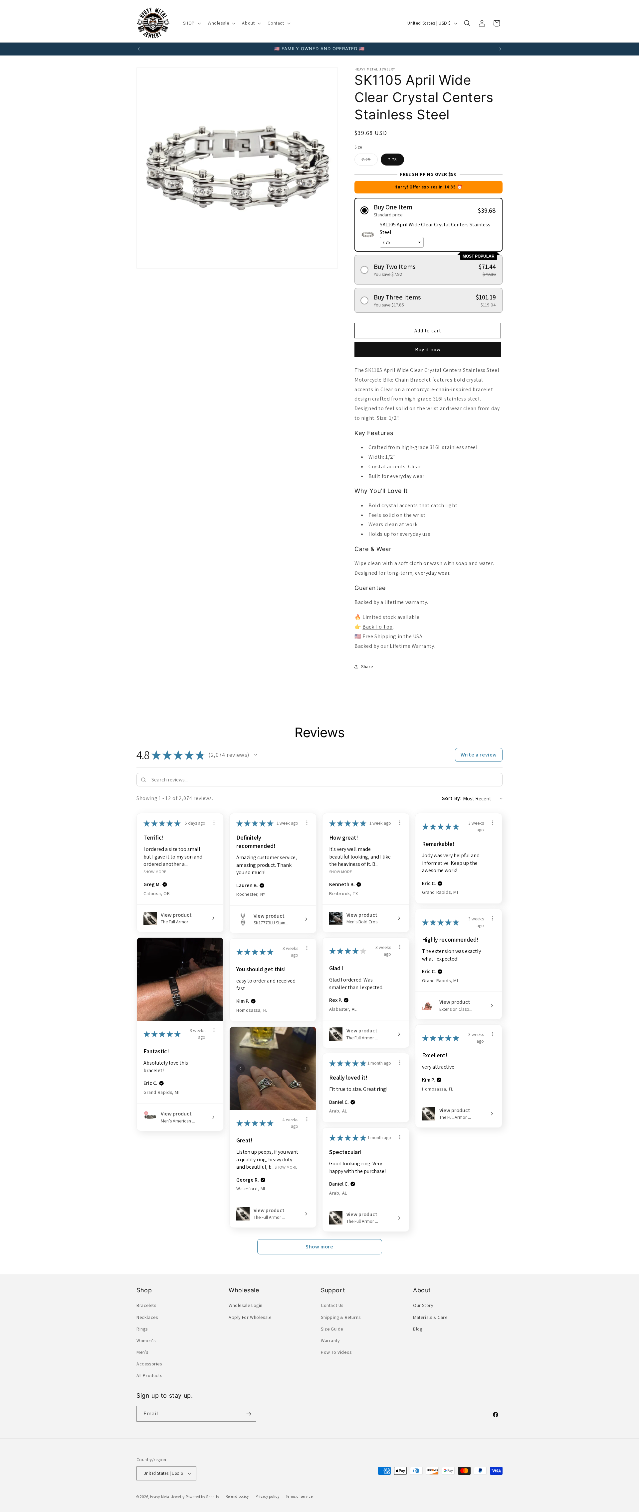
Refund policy (237, 1496)
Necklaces (147, 1317)
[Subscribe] (248, 1414)
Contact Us (332, 1305)
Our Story (423, 1305)
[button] (191, 23)
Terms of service (299, 1496)
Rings (142, 1329)
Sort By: (452, 798)
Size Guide (332, 1329)
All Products (149, 1376)
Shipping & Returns (341, 1317)
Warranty (330, 1340)
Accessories (149, 1364)
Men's (142, 1352)
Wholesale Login (246, 1305)
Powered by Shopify (202, 1496)
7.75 (392, 160)
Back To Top (377, 626)
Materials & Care (430, 1317)
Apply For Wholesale (250, 1317)
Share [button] (367, 666)
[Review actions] (214, 822)
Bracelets (146, 1305)
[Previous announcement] (138, 49)
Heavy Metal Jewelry (167, 1496)
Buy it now (428, 349)
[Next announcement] (500, 49)
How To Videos (336, 1352)
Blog (417, 1329)
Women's (145, 1340)
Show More (154, 871)
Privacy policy (268, 1496)
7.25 (369, 161)
